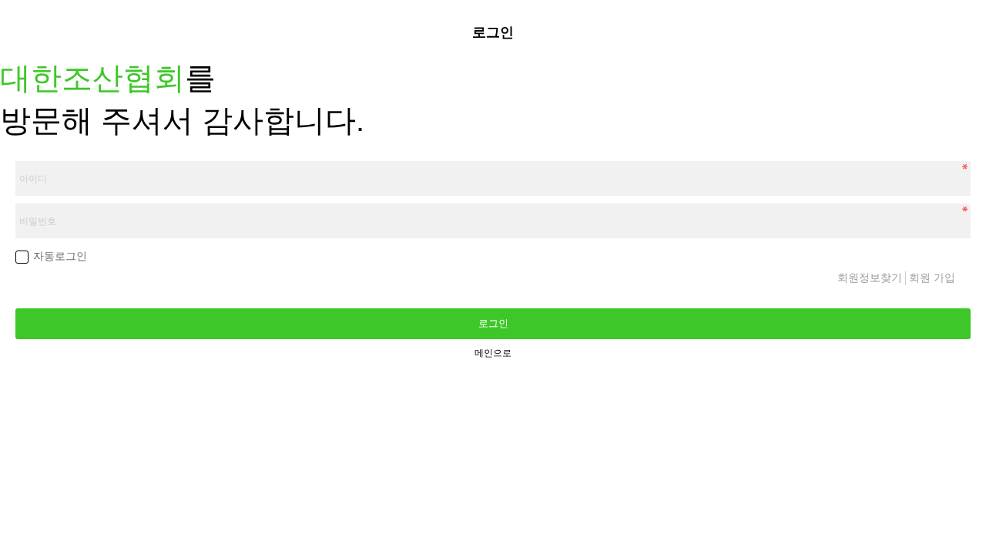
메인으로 (493, 353)
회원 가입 (930, 277)
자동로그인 (60, 256)
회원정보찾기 (871, 277)
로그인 (493, 323)
